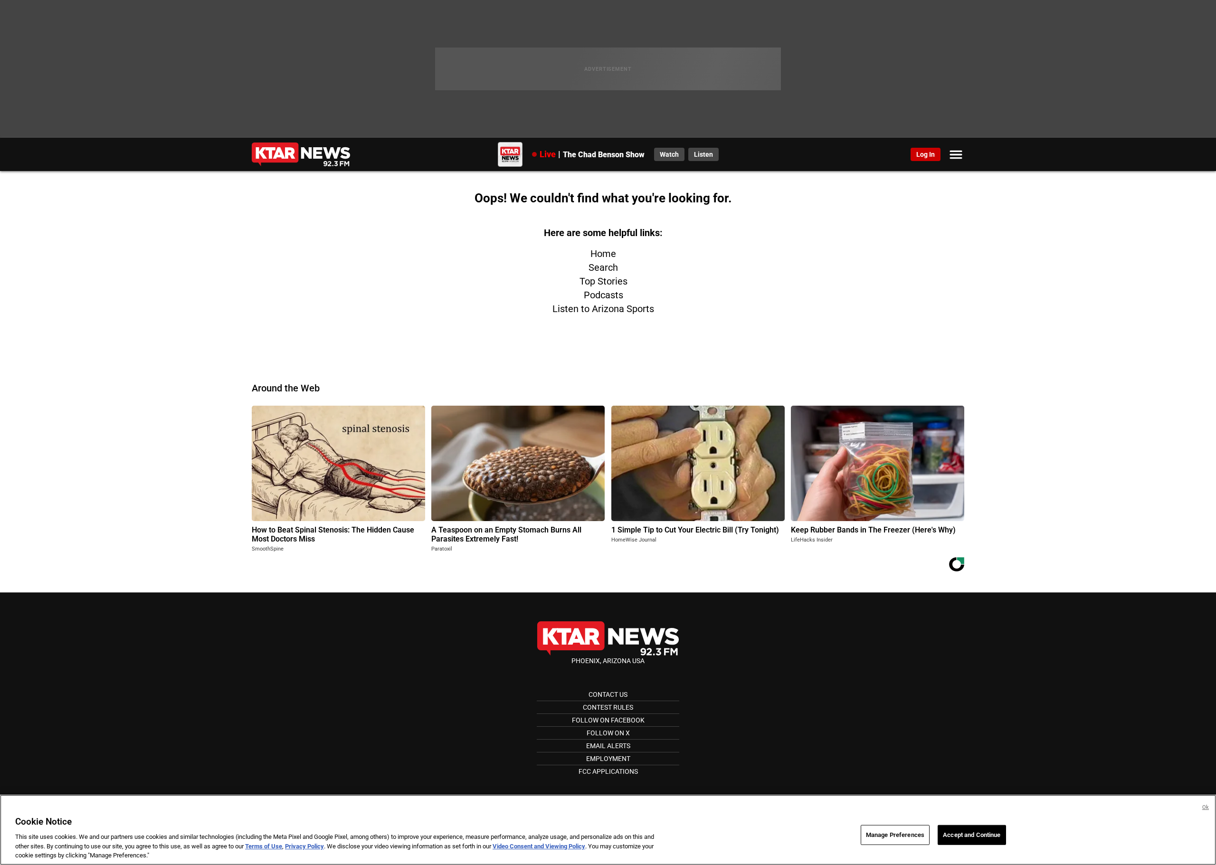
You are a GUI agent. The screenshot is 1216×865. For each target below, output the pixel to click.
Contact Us (608, 694)
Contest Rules (608, 707)
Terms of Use (263, 846)
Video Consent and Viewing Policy (539, 846)
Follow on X (608, 733)
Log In (925, 154)
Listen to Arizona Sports (603, 308)
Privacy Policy (304, 846)
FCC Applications (608, 771)
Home (603, 253)
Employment (608, 758)
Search (603, 267)
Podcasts (603, 295)
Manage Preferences (895, 834)
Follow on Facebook (608, 720)
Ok (1205, 807)
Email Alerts (608, 746)
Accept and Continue (971, 834)
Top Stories (603, 281)
